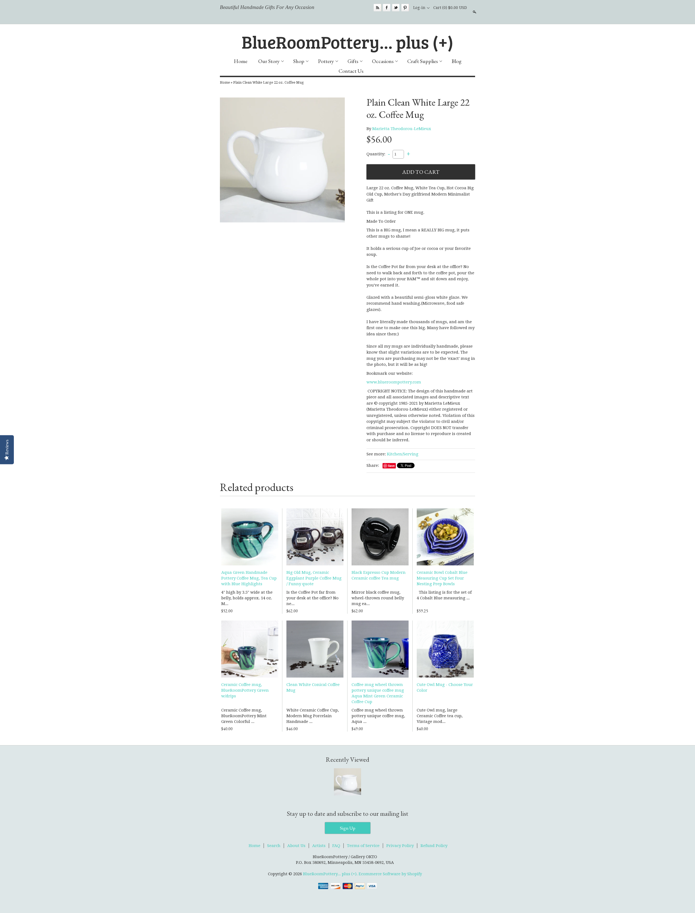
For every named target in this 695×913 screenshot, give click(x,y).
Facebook (386, 7)
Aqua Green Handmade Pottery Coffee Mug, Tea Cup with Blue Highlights (249, 578)
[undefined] (282, 160)
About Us (296, 845)
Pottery (326, 61)
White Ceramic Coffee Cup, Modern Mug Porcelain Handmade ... (312, 716)
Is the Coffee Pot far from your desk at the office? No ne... (312, 598)
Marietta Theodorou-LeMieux (401, 128)
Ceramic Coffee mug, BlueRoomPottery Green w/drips (245, 690)
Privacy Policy (400, 845)
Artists (319, 845)
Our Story (269, 61)
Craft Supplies (422, 61)
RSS (377, 7)
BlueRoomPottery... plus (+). (331, 873)
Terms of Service (363, 845)
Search (474, 12)
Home (240, 61)
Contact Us (351, 70)
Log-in (419, 7)
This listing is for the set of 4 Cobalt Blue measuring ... (444, 595)
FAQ (336, 845)
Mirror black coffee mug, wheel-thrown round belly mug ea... (378, 598)
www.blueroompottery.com (394, 382)
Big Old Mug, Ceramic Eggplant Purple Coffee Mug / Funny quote (314, 578)
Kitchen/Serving (402, 454)
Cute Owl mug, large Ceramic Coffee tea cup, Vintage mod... (440, 716)
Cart (450, 7)
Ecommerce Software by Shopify (390, 873)
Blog (456, 61)
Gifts (353, 61)
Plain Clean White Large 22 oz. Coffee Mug (268, 82)
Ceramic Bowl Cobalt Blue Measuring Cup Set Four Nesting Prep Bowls (442, 578)
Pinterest (405, 7)
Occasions (383, 61)
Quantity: (376, 154)
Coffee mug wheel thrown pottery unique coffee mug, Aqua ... (378, 716)
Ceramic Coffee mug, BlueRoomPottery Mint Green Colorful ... (244, 716)
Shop (298, 61)
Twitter (396, 7)
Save (391, 466)
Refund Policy (434, 845)
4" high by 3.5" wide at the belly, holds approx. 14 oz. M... (247, 598)
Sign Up (347, 828)
